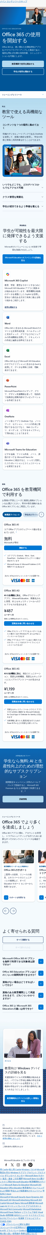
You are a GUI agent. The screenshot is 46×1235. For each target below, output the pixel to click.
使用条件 (16, 1233)
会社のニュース (21, 1215)
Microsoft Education (20, 1181)
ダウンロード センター (14, 1175)
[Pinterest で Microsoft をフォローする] (30, 1165)
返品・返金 (7, 1178)
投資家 (21, 1218)
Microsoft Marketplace (32, 1209)
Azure (28, 1196)
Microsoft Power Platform (10, 1212)
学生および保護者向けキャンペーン (26, 1190)
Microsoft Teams (13, 1203)
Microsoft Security (17, 1196)
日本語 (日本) (6, 1221)
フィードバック (35, 1229)
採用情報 (10, 1215)
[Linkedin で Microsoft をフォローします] (24, 1165)
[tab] (12, 514)
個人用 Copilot (15, 1169)
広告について (31, 1233)
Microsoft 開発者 (27, 1203)
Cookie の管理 (25, 1230)
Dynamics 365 (37, 1196)
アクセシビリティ (33, 1218)
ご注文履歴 (18, 1178)
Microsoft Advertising (21, 1200)
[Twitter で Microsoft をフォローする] (12, 1165)
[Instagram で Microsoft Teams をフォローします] (18, 1165)
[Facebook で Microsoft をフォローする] (6, 1165)
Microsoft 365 (6, 1200)
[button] (23, 95)
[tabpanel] (23, 631)
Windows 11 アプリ (18, 1172)
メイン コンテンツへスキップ (13, 1)
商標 (23, 1233)
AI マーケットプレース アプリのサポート (23, 1206)
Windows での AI (29, 1169)
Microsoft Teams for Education (16, 1184)
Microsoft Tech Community (11, 1209)
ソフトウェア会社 (29, 1212)
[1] (4, 1125)
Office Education (15, 1187)
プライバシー (12, 1230)
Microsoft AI (5, 1196)
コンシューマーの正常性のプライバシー (18, 1227)
